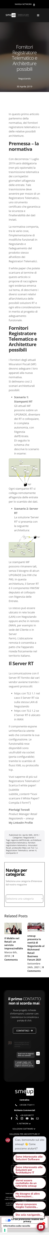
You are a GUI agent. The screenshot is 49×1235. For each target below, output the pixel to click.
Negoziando (24, 78)
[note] (29, 1144)
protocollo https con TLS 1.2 (24, 848)
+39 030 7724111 (27, 1105)
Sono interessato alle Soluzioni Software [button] (29, 1158)
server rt (32, 850)
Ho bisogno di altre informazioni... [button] (28, 1195)
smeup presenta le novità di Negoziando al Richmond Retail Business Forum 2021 (35, 947)
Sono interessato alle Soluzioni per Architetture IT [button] (29, 1169)
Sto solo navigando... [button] (29, 1215)
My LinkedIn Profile (21, 823)
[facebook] (11, 1118)
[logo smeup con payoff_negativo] (17, 14)
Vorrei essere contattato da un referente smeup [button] (26, 1183)
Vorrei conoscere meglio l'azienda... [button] (27, 1205)
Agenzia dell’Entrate (20, 840)
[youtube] (27, 1118)
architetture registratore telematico (23, 841)
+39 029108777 (27, 1115)
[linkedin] (32, 1118)
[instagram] (22, 1118)
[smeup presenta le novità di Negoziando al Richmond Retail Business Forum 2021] (36, 927)
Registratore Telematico (17, 850)
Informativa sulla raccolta (16, 1225)
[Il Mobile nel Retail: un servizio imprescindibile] (13, 928)
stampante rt (12, 853)
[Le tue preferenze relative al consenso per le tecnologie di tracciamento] (4, 1230)
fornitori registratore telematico (20, 844)
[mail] (37, 1118)
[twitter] (17, 1118)
